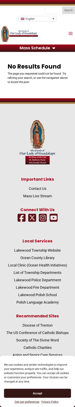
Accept (37, 393)
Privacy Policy (50, 401)
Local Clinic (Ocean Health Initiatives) (37, 265)
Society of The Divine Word (37, 340)
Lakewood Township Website (37, 250)
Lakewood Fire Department (37, 287)
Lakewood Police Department (37, 280)
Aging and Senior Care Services (37, 355)
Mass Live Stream (37, 196)
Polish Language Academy (37, 302)
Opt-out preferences (27, 401)
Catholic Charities (38, 347)
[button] (37, 18)
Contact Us (37, 188)
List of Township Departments (37, 272)
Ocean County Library (37, 258)
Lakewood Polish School (37, 295)
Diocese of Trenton (38, 325)
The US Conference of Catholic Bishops (37, 333)
